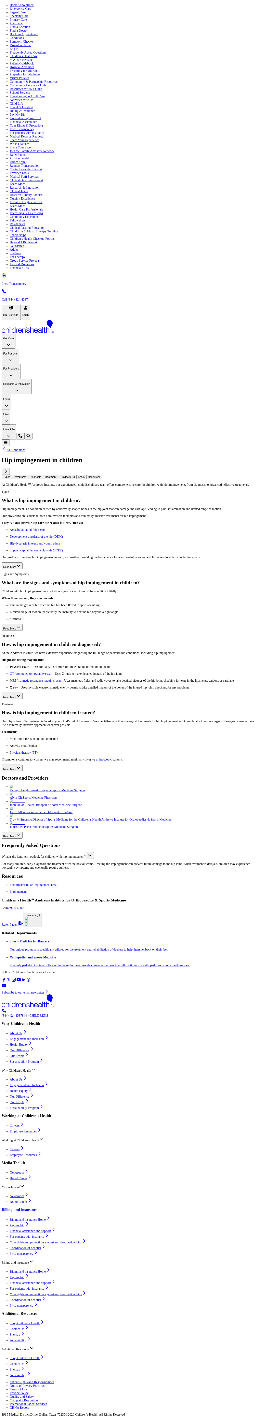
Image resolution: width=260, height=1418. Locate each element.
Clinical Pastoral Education (27, 227)
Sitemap (15, 1334)
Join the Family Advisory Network (32, 151)
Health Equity (19, 1044)
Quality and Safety (22, 1396)
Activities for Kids (21, 100)
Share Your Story (21, 147)
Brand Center (18, 1178)
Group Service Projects (24, 260)
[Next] (6, 471)
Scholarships (18, 235)
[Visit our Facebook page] (4, 981)
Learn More (17, 184)
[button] (130, 855)
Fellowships (17, 220)
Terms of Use (18, 1389)
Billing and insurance (19, 1209)
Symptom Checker (22, 41)
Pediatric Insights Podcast (26, 202)
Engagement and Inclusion (27, 1039)
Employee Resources (23, 1131)
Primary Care (18, 19)
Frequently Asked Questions (28, 52)
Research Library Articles (26, 195)
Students (15, 253)
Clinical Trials (19, 191)
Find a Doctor (19, 30)
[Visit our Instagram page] (13, 981)
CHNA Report (19, 1407)
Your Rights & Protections (26, 125)
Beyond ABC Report (23, 242)
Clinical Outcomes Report (26, 180)
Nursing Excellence (22, 198)
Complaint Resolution (24, 1400)
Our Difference (19, 1050)
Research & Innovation (24, 187)
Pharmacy (16, 23)
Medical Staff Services (24, 176)
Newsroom (17, 1172)
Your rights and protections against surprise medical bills (46, 1242)
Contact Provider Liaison (26, 169)
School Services (20, 92)
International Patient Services (28, 1404)
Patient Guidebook (22, 63)
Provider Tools (19, 173)
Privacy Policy (19, 1393)
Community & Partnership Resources (33, 81)
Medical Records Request (26, 136)
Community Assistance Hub (28, 85)
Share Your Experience (24, 140)
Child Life (16, 103)
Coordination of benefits (25, 1248)
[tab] (7, 477)
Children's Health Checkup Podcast (32, 238)
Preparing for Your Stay (25, 70)
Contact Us (17, 1329)
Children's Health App (24, 56)
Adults (14, 249)
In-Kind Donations (22, 264)
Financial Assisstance (23, 122)
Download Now (20, 45)
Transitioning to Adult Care (27, 96)
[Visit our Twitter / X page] (8, 981)
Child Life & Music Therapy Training (34, 231)
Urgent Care (18, 12)
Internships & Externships (26, 213)
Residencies (17, 224)
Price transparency (21, 1253)
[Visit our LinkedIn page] (23, 981)
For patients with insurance (27, 132)
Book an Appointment (24, 34)
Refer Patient (18, 154)
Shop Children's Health (25, 1323)
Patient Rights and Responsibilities (32, 1382)
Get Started (17, 246)
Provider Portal (19, 158)
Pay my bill (17, 1225)
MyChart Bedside (21, 59)
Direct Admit (18, 162)
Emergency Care (20, 8)
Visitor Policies (19, 78)
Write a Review (20, 143)
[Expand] (90, 855)
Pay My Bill (17, 114)
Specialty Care (19, 16)
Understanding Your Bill (25, 118)
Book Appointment (22, 5)
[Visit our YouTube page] (18, 981)
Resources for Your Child (26, 89)
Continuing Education (24, 216)
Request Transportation (24, 165)
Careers (15, 1125)
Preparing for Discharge (25, 74)
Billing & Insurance (22, 111)
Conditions (17, 38)
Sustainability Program (24, 1061)
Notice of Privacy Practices (27, 1385)
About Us (16, 1033)
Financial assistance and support (30, 1231)
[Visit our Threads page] (28, 981)
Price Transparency (22, 129)
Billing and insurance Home (28, 1219)
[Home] (130, 327)
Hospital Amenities (22, 67)
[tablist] (130, 477)
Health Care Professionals (26, 209)
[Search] (28, 436)
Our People (17, 1056)
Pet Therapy (17, 257)
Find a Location (20, 27)
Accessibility (18, 1340)
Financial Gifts (19, 268)
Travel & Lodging (21, 107)
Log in (14, 48)
